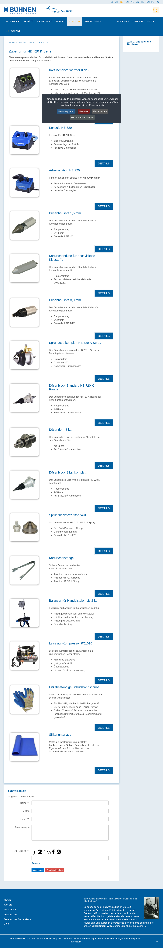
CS (137, 2)
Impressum (10, 909)
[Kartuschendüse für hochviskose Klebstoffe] (24, 268)
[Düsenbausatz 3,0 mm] (24, 312)
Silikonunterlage (60, 734)
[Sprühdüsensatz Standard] (24, 527)
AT (117, 2)
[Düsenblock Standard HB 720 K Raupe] (24, 397)
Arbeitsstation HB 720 (64, 170)
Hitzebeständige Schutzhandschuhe (74, 687)
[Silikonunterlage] (24, 746)
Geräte (28, 21)
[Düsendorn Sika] (24, 441)
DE (122, 2)
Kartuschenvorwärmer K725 (69, 70)
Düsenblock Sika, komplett (67, 472)
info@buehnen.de (125, 938)
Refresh (36, 863)
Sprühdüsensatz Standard (67, 515)
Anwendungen (92, 21)
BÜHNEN (13, 43)
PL (152, 2)
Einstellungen (100, 111)
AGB (6, 924)
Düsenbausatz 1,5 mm (65, 213)
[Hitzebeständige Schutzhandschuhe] (24, 699)
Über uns (123, 21)
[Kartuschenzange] (24, 570)
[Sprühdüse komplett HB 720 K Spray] (24, 354)
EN (127, 2)
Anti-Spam (21, 850)
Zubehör (74, 21)
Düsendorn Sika (60, 429)
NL (132, 2)
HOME (7, 899)
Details (104, 163)
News (150, 21)
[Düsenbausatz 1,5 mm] (24, 225)
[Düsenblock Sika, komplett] (24, 484)
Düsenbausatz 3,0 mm (65, 300)
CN (148, 2)
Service (60, 21)
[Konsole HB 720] (24, 139)
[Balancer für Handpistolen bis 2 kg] (24, 612)
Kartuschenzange (61, 558)
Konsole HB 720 (60, 127)
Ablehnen (84, 111)
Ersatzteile (44, 21)
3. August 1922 (107, 910)
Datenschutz (10, 914)
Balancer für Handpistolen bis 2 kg (73, 600)
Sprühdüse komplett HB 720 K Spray (75, 342)
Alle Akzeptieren (66, 111)
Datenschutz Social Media (17, 919)
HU (143, 2)
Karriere (138, 21)
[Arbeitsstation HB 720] (24, 182)
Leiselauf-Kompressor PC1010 (70, 643)
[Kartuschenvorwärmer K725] (24, 82)
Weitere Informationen (82, 117)
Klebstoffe (13, 21)
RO (157, 2)
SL (112, 2)
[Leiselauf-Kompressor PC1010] (24, 655)
